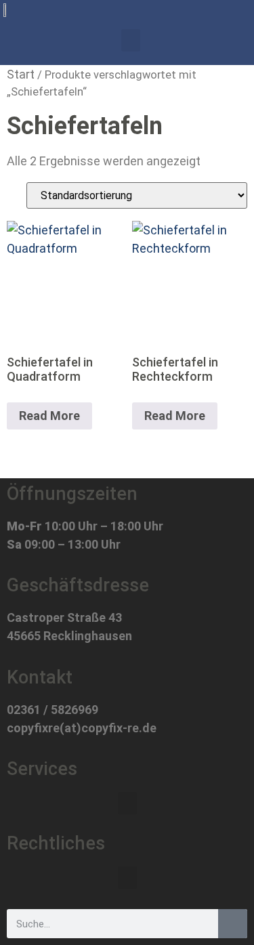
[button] (130, 40)
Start (21, 74)
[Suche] (232, 923)
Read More (49, 415)
